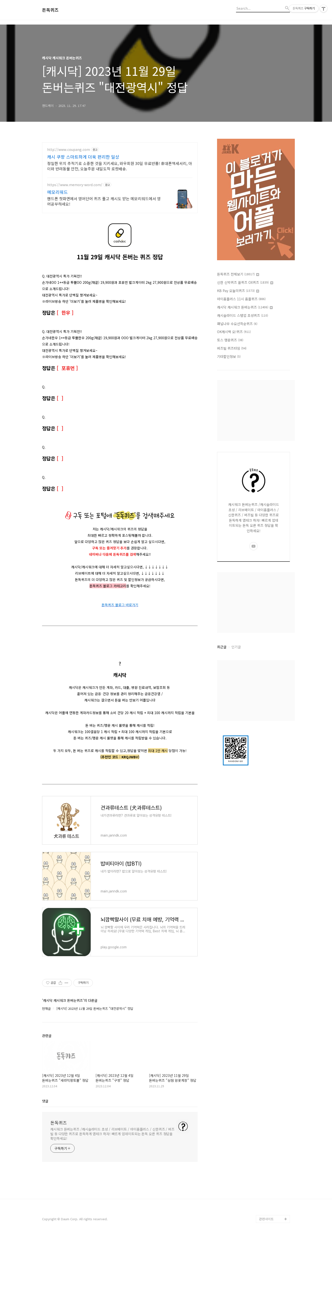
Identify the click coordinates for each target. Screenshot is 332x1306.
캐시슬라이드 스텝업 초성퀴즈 (242, 315)
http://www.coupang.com (68, 149)
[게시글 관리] (66, 982)
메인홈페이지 (268, 1211)
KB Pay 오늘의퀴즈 (236, 290)
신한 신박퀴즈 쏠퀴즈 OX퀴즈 (243, 282)
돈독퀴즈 (50, 10)
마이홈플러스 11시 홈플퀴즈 (241, 298)
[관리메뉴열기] (323, 8)
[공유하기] (60, 982)
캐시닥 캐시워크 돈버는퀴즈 (242, 307)
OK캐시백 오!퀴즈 (234, 331)
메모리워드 (57, 192)
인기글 (236, 646)
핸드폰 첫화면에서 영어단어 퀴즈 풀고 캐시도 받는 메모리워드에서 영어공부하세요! (104, 201)
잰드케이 (265, 1203)
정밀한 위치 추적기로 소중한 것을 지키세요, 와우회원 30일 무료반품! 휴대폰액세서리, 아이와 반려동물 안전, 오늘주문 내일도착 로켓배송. (119, 165)
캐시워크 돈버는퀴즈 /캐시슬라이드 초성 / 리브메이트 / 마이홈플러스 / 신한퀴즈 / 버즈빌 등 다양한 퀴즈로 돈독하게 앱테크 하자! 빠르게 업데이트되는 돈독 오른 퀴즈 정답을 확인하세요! (112, 1134)
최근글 (222, 646)
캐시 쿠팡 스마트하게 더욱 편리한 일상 (83, 157)
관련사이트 (266, 1219)
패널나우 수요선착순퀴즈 (237, 323)
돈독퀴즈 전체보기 (236, 274)
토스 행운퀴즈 (230, 339)
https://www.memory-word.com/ (74, 185)
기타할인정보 (229, 356)
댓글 (45, 1100)
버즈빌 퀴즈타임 (231, 348)
